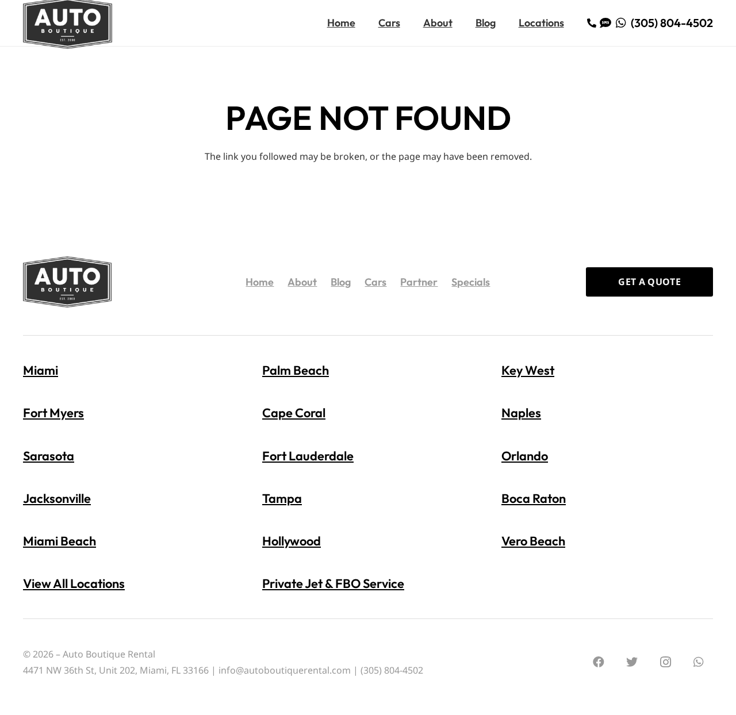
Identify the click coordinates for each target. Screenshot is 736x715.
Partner (419, 282)
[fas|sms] (608, 23)
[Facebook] (598, 662)
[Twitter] (632, 662)
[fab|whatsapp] (623, 23)
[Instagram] (665, 662)
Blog (341, 282)
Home (260, 282)
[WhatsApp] (698, 662)
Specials (470, 282)
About (302, 282)
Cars (375, 282)
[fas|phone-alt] (593, 23)
